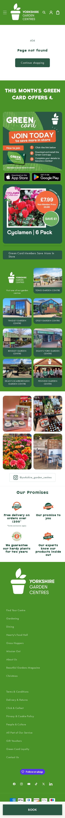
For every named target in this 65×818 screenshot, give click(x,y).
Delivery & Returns (17, 699)
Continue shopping (32, 62)
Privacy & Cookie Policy (20, 716)
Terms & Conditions (17, 691)
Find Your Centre (15, 610)
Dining (10, 626)
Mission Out (13, 651)
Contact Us (12, 757)
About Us (11, 659)
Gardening (12, 618)
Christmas (12, 675)
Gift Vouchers (14, 740)
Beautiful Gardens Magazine (23, 667)
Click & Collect (15, 708)
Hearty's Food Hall (17, 634)
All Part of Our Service (19, 732)
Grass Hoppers (15, 643)
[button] (4, 12)
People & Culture (16, 724)
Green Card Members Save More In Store (31, 254)
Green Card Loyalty (17, 749)
